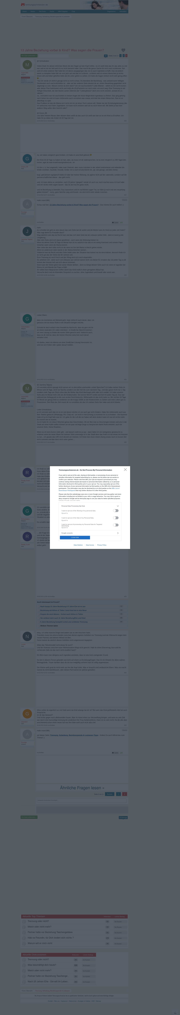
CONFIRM (75, 537)
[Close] (126, 470)
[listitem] (90, 506)
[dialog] (90, 507)
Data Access (90, 545)
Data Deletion (78, 545)
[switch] (116, 510)
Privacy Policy (101, 545)
